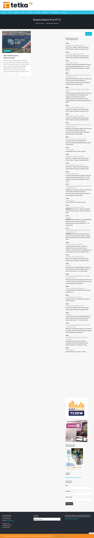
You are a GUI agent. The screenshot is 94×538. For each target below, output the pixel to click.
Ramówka (37, 12)
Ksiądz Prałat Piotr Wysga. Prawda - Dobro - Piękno (78, 90)
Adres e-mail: (69, 497)
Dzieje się (68, 217)
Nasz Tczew (7, 50)
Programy (30, 12)
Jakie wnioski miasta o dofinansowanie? (11, 57)
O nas (10, 12)
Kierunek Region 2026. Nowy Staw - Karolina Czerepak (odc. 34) (78, 231)
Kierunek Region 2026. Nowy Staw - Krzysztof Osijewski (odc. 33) (78, 76)
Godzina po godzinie (71, 477)
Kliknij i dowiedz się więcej (71, 518)
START (4, 12)
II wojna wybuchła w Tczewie (73, 297)
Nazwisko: (68, 491)
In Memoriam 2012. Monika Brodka (75, 288)
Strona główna (39, 23)
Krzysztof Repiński (15, 74)
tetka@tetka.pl (10, 520)
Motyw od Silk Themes (60, 536)
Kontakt (23, 12)
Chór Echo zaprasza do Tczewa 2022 (76, 139)
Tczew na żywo (70, 149)
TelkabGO (45, 12)
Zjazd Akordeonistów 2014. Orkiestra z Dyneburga (76, 338)
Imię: (67, 485)
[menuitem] (4, 12)
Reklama (16, 12)
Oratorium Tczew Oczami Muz (74, 244)
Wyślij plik (64, 12)
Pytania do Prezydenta (72, 62)
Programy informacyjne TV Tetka (75, 45)
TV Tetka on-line (54, 12)
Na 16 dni (78, 477)
